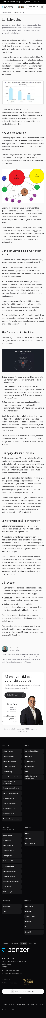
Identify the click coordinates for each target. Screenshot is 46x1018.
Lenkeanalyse (9, 588)
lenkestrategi (7, 629)
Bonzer (4, 12)
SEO (9, 12)
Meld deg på (38, 2)
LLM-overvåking (8, 574)
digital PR (27, 512)
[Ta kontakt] (22, 7)
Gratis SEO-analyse (13, 695)
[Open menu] (42, 7)
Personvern (21, 1004)
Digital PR (8, 598)
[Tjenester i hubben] (23, 12)
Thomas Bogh (15, 647)
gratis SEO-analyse (11, 635)
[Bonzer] (7, 7)
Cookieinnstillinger (35, 1004)
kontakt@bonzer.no (13, 974)
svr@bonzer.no (10, 716)
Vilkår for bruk (8, 1004)
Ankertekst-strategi (12, 604)
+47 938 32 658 (12, 720)
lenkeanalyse (7, 242)
